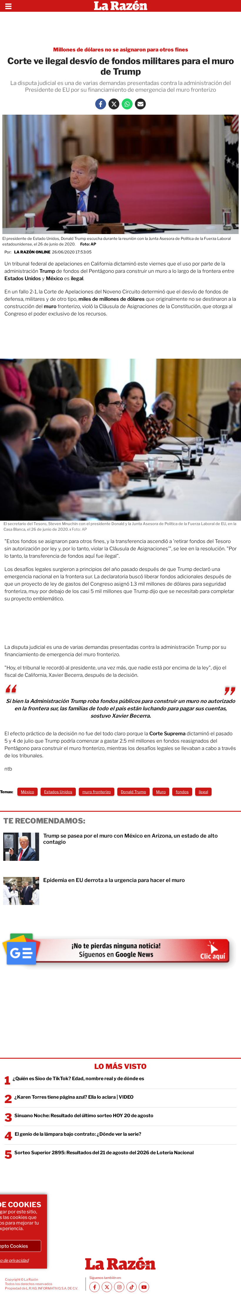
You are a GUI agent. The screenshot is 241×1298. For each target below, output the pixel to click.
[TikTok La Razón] (131, 1287)
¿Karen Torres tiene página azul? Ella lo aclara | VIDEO (73, 1097)
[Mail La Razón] (140, 103)
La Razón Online (32, 252)
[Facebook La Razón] (100, 103)
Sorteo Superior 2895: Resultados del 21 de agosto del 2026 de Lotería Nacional (104, 1152)
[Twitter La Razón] (113, 103)
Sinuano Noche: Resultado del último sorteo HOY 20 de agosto (83, 1115)
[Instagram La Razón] (119, 1287)
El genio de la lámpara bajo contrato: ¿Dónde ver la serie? (78, 1134)
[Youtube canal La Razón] (144, 1287)
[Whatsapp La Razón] (127, 103)
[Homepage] (120, 5)
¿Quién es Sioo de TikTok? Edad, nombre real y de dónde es (78, 1078)
